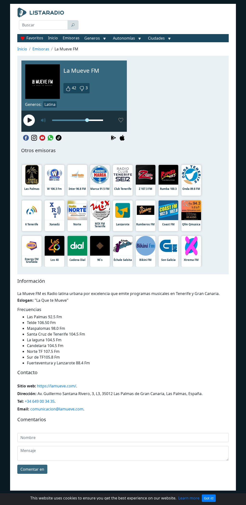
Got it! (209, 498)
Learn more (188, 498)
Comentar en (32, 469)
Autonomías (124, 38)
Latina (49, 104)
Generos (92, 38)
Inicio (53, 38)
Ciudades (156, 38)
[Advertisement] (155, 20)
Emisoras (71, 38)
